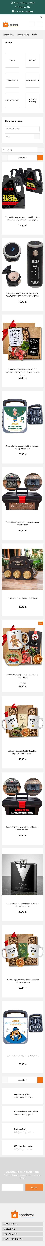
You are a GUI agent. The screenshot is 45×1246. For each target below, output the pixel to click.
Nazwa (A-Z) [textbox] (7, 150)
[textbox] (20, 136)
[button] (22, 1224)
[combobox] (22, 136)
